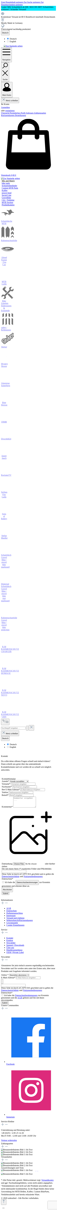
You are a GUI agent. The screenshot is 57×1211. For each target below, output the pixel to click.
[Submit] (2, 981)
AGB (8, 908)
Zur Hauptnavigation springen (22, 3)
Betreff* (5, 795)
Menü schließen (12, 101)
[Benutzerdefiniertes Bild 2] (35, 1170)
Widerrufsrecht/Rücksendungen (19, 920)
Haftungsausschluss (14, 913)
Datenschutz (11, 911)
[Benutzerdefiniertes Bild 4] (38, 1170)
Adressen (30, 113)
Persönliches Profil (18, 113)
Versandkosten (47, 1180)
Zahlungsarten (40, 113)
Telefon (5, 792)
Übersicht (5, 113)
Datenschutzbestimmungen (27, 882)
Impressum (11, 915)
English (13, 41)
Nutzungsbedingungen (33, 876)
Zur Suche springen (32, 2)
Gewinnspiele (12, 923)
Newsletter (10, 943)
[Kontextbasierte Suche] (5, 722)
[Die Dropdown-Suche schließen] (31, 728)
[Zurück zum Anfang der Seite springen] (3, 1202)
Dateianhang (7, 864)
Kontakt (9, 938)
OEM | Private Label (15, 952)
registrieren (10, 110)
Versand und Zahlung (15, 918)
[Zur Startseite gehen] (13, 46)
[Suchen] (27, 728)
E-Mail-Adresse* (8, 977)
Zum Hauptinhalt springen (12, 2)
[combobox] (13, 728)
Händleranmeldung (14, 950)
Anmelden (5, 107)
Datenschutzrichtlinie (10, 876)
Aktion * (5, 975)
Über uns (10, 947)
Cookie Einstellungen (15, 925)
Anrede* (6, 781)
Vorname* (6, 784)
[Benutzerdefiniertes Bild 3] (37, 1170)
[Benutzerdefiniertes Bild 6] (35, 1174)
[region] (28, 8)
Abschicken (7, 890)
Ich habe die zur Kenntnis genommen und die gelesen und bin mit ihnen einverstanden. (25, 997)
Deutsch (13, 39)
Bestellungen (20, 115)
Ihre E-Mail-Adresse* (11, 789)
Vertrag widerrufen (9, 1140)
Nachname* (7, 787)
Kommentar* (7, 807)
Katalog (9, 940)
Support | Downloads (15, 945)
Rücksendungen (8, 115)
